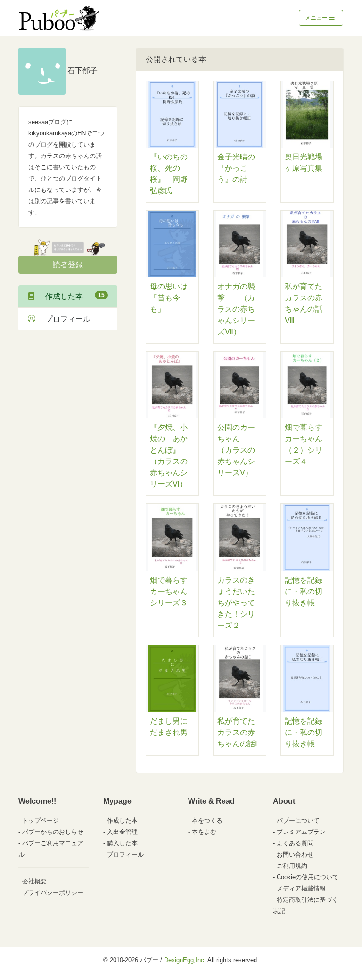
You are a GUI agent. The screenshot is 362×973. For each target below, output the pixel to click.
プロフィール (64, 319)
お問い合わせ (295, 854)
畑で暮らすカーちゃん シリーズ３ (172, 591)
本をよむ (204, 831)
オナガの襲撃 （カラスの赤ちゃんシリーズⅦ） (236, 309)
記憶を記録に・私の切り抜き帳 (303, 591)
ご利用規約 (292, 865)
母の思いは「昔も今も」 (169, 297)
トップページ (40, 820)
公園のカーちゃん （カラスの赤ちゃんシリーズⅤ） (236, 450)
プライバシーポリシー (52, 892)
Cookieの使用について (307, 877)
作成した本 (71, 296)
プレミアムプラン (301, 831)
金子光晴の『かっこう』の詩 (236, 168)
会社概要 (34, 881)
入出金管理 (122, 831)
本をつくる (207, 820)
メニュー (317, 18)
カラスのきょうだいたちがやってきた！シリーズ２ (236, 602)
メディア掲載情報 (301, 888)
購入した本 (122, 843)
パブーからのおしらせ (52, 831)
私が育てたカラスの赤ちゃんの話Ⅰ (237, 732)
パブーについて (298, 820)
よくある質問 (295, 843)
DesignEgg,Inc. (185, 960)
